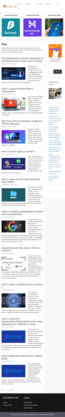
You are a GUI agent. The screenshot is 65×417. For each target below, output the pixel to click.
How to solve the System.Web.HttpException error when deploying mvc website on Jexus (22, 321)
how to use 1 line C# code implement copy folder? (21, 180)
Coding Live (28, 4)
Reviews (48, 4)
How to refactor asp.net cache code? (54, 178)
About (5, 402)
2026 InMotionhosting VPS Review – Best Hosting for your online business (55, 158)
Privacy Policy (7, 405)
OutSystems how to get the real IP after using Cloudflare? (55, 149)
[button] (19, 8)
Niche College (28, 408)
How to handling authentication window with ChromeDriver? (22, 213)
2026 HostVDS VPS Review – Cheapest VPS (55, 166)
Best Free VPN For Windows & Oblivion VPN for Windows (22, 122)
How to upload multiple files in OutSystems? (17, 90)
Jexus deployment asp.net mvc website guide (22, 357)
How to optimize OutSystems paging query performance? (55, 142)
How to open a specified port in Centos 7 (22, 285)
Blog (57, 4)
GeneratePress (33, 414)
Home (20, 4)
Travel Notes (28, 402)
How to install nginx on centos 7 (18, 151)
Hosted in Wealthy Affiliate (46, 414)
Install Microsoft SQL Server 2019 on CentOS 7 (21, 249)
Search (57, 71)
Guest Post (40, 4)
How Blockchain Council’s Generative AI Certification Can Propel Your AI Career (22, 59)
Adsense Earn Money (30, 405)
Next (12, 390)
